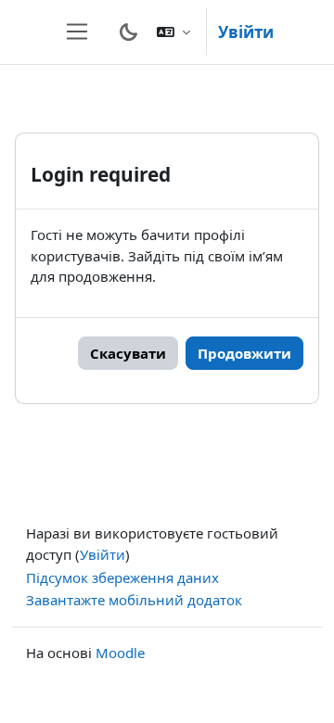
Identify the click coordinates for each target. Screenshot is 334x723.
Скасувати (128, 353)
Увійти (246, 32)
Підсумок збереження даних (122, 577)
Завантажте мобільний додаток (134, 599)
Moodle (120, 652)
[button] (173, 32)
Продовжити (244, 353)
